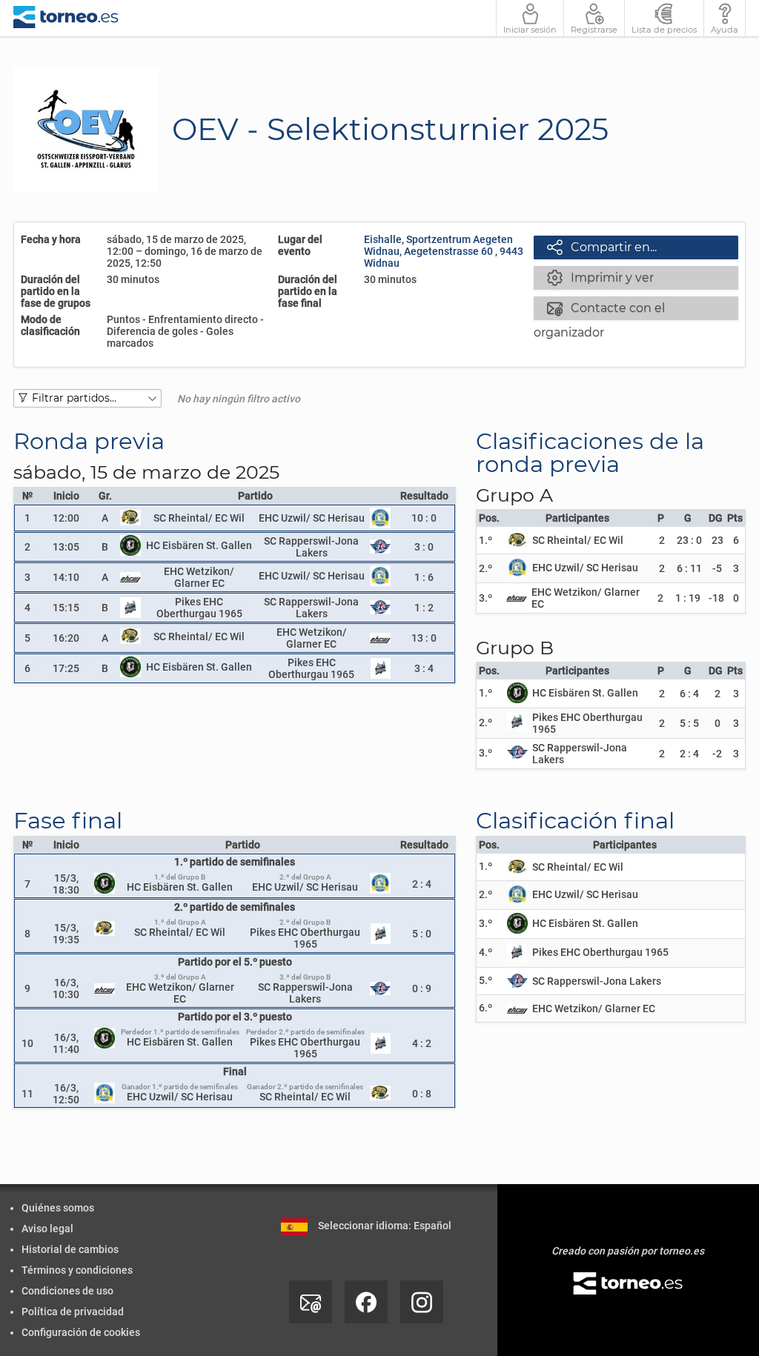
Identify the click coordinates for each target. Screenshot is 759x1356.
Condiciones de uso (67, 1291)
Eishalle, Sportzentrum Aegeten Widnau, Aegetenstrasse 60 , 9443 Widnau (443, 251)
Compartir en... (602, 247)
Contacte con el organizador (599, 309)
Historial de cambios (70, 1249)
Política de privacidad (72, 1311)
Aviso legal (47, 1228)
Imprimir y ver (600, 277)
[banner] (66, 18)
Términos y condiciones (77, 1270)
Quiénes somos (57, 1208)
